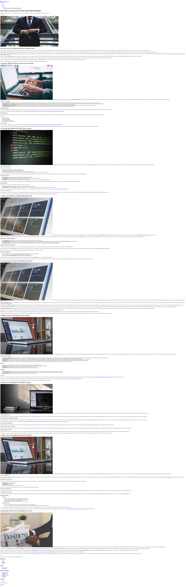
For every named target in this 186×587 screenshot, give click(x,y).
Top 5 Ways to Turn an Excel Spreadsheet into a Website (53, 124)
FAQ (7, 1)
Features (3, 562)
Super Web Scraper (5, 573)
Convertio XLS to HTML (7, 303)
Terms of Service (5, 567)
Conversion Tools (112, 52)
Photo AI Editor (4, 572)
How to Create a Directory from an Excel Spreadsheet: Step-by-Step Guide (70, 378)
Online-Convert (81, 413)
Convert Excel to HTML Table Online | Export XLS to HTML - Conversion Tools (35, 421)
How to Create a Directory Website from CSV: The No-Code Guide (35, 111)
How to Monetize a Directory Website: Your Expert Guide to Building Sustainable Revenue (44, 551)
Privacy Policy (4, 568)
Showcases (4, 1)
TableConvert (50, 550)
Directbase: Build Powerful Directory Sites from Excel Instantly (76, 508)
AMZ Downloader (5, 575)
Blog (8, 1)
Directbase (92, 99)
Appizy (76, 473)
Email (3, 581)
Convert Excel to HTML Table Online (12, 236)
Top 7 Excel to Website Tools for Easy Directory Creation (101, 248)
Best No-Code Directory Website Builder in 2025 (36, 124)
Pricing (1, 1)
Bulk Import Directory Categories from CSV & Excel (56, 111)
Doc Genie (4, 576)
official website (23, 378)
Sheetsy (3, 574)
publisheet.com (58, 354)
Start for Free (2, 2)
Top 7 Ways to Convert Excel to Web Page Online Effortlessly (12, 8)
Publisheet (98, 550)
